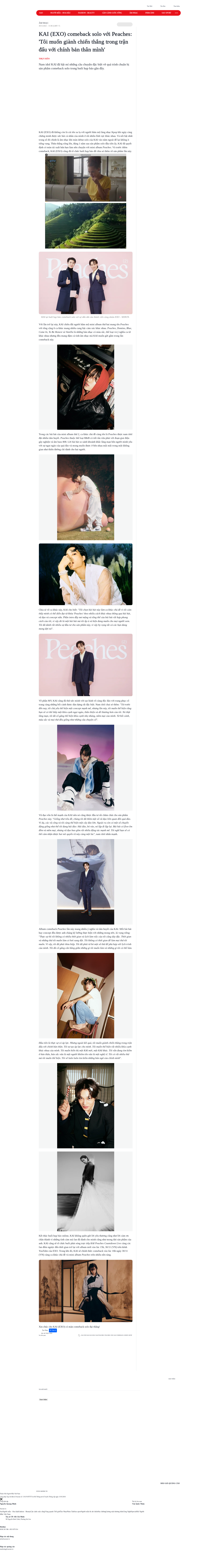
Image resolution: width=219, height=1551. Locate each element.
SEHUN (126, 1335)
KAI (82, 1335)
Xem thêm (43, 1400)
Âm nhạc (134, 13)
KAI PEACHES (100, 1335)
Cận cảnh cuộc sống (112, 13)
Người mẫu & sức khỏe (89, 1512)
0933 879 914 (14, 1529)
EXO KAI (86, 1335)
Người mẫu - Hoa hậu (60, 13)
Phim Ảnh (70, 1512)
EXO (112, 1335)
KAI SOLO (92, 1335)
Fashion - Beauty (86, 13)
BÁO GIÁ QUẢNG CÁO (170, 1483)
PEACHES (107, 1335)
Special (133, 1512)
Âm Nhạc (44, 23)
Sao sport (166, 13)
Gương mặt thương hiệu (114, 1512)
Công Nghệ (127, 1512)
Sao (41, 13)
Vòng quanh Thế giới (52, 1512)
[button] (125, 24)
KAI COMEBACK (119, 1335)
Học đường (102, 1512)
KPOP (130, 1335)
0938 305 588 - (5, 1529)
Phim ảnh (149, 13)
